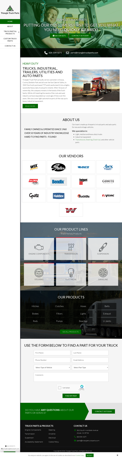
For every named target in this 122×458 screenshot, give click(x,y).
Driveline (103, 279)
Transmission (80, 140)
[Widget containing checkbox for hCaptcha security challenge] (71, 387)
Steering (89, 140)
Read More (30, 106)
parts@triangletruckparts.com (88, 441)
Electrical (96, 140)
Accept (89, 455)
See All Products (71, 332)
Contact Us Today (80, 36)
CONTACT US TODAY (103, 411)
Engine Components (39, 254)
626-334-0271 (11, 446)
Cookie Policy (79, 455)
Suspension (103, 254)
